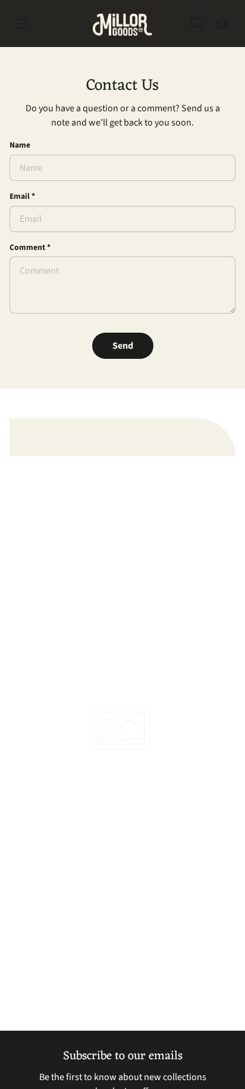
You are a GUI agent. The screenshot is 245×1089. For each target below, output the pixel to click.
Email (22, 196)
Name (20, 145)
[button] (196, 23)
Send (122, 345)
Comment (30, 247)
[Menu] (23, 23)
